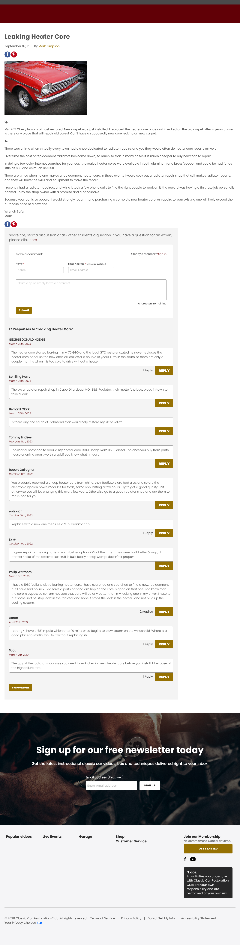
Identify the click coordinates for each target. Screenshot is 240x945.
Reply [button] (164, 370)
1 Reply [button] (148, 370)
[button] (7, 54)
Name (20, 264)
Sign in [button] (161, 254)
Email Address (87, 264)
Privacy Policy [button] (131, 918)
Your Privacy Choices (20, 923)
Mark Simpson (49, 46)
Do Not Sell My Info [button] (161, 918)
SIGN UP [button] (149, 785)
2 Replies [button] (146, 611)
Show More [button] (20, 687)
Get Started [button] (208, 848)
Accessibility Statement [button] (198, 918)
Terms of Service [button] (102, 918)
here (33, 240)
